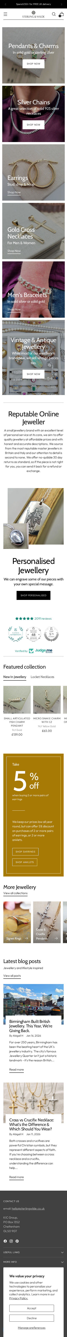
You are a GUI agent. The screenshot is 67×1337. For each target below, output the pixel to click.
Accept (31, 1308)
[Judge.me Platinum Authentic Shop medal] (51, 634)
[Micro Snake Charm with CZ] (46, 699)
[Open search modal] (54, 14)
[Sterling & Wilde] (33, 14)
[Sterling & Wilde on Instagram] (11, 1241)
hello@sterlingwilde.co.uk (28, 1208)
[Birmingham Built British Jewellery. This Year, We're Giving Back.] (33, 1004)
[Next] (61, 4)
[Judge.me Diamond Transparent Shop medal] (15, 634)
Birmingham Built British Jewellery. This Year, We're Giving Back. (30, 1026)
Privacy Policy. (18, 1298)
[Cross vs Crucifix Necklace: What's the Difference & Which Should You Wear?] (33, 1103)
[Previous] (5, 4)
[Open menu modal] (5, 14)
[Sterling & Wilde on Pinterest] (17, 1241)
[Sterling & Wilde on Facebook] (5, 1241)
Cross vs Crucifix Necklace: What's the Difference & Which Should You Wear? (31, 1124)
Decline (32, 1318)
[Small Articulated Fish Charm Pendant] (17, 699)
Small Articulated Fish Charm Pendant (17, 722)
